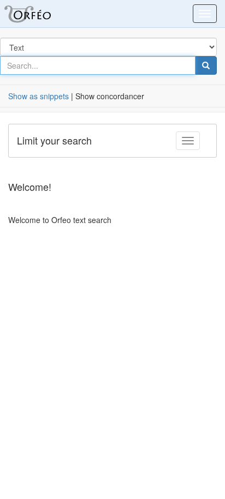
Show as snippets (38, 96)
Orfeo (41, 13)
